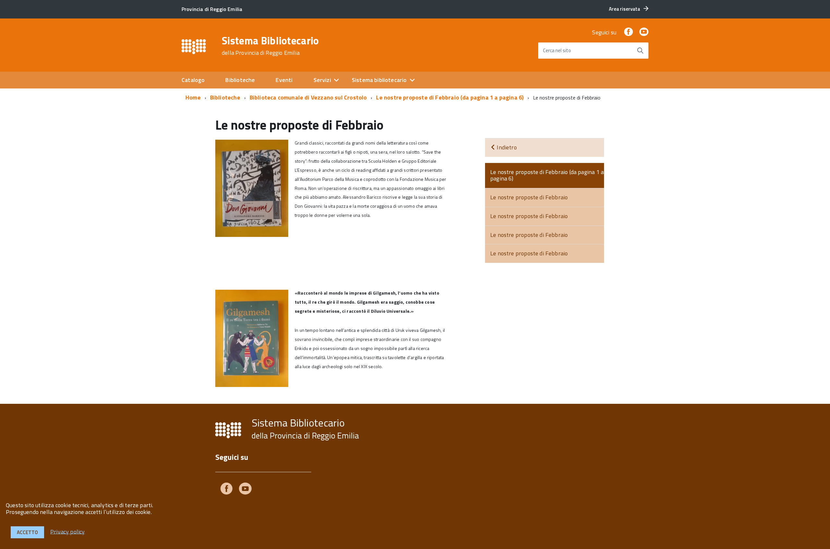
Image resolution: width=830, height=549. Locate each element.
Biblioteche (240, 80)
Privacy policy (67, 531)
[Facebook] (628, 32)
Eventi (284, 80)
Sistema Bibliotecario (270, 45)
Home (193, 97)
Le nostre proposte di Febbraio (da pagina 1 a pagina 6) (450, 97)
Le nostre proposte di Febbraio (529, 197)
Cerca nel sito (557, 50)
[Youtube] (245, 490)
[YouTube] (643, 32)
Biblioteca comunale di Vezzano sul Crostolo (308, 97)
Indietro (506, 147)
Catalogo (193, 80)
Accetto (27, 532)
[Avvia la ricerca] (640, 50)
